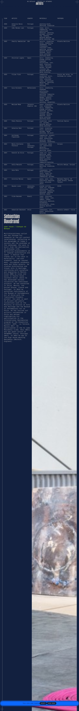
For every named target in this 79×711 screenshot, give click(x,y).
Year (5, 18)
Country (30, 18)
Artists (14, 18)
